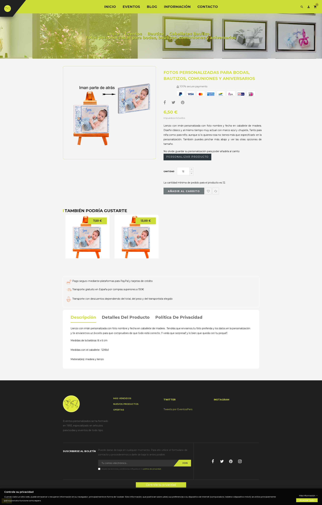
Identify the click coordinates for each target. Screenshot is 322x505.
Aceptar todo (307, 500)
